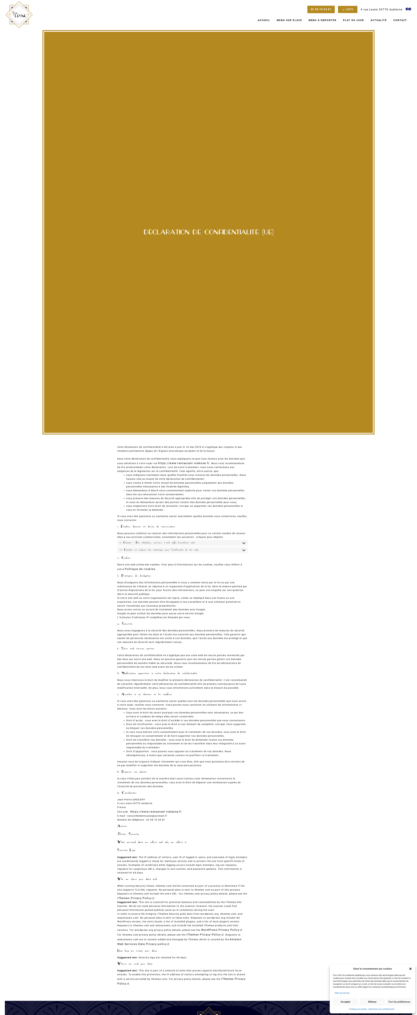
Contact (400, 20)
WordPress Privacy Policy (220, 929)
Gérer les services (342, 993)
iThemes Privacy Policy (134, 898)
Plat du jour (353, 20)
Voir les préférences (399, 1001)
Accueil (264, 20)
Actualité (379, 20)
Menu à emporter (323, 20)
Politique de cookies (358, 1009)
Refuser (372, 1001)
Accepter (345, 1001)
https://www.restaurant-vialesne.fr (183, 463)
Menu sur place (289, 20)
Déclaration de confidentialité (381, 1009)
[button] (410, 968)
